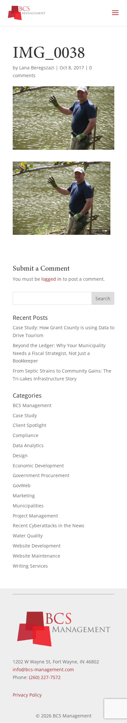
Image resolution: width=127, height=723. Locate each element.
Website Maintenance (36, 556)
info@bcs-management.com (43, 669)
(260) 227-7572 (45, 677)
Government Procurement (41, 475)
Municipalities (28, 506)
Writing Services (30, 566)
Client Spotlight (29, 425)
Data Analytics (28, 445)
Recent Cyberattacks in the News (48, 525)
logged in (51, 279)
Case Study (25, 415)
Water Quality (28, 535)
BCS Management (32, 405)
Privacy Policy (27, 695)
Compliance (25, 435)
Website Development (37, 546)
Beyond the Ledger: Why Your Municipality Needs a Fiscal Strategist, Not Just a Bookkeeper (59, 353)
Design (20, 455)
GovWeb (22, 485)
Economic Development (38, 465)
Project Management (35, 516)
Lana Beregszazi (36, 67)
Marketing (24, 495)
